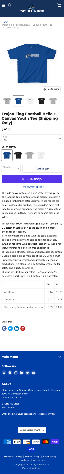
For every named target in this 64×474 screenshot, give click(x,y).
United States (30, 429)
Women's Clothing (13, 456)
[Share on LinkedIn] (16, 328)
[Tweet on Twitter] (10, 328)
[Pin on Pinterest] (22, 328)
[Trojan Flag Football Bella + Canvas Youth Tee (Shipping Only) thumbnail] (7, 101)
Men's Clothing (32, 456)
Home (5, 22)
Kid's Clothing (49, 456)
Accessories (38, 460)
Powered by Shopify (32, 468)
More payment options (32, 187)
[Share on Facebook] (4, 328)
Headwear (25, 460)
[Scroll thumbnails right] (59, 101)
